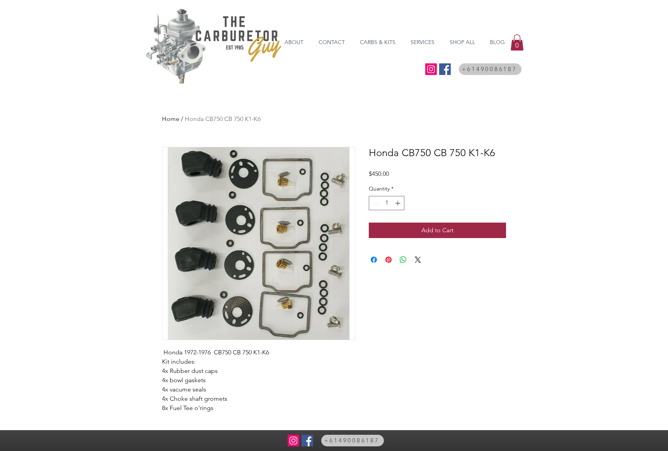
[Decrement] (375, 203)
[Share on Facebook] (373, 259)
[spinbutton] (387, 203)
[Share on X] (418, 259)
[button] (517, 42)
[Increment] (398, 203)
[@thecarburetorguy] (431, 69)
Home (170, 119)
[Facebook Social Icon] (445, 69)
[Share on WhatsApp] (403, 259)
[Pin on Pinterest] (388, 259)
